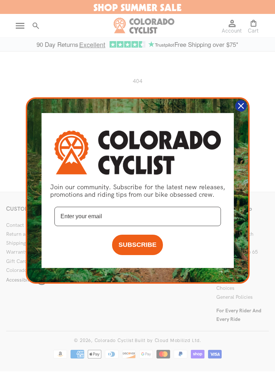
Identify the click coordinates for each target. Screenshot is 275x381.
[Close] (241, 105)
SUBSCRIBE (137, 244)
